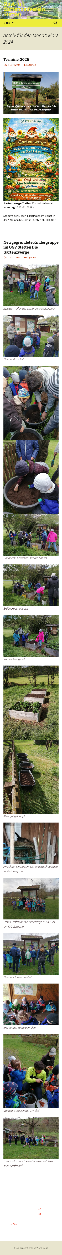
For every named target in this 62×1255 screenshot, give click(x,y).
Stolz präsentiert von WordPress (31, 1247)
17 (39, 1208)
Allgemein (31, 64)
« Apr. (14, 1223)
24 (39, 1213)
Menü (6, 22)
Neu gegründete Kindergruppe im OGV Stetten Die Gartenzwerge (31, 247)
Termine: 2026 (16, 59)
